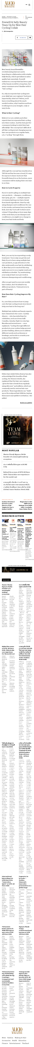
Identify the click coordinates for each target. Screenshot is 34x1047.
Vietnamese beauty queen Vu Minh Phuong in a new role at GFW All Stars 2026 (8, 930)
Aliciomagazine (8, 31)
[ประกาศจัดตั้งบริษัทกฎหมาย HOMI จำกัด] (13, 521)
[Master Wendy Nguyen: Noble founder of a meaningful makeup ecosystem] (5, 521)
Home (3, 16)
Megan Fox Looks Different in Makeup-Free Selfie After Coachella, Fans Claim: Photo (25, 505)
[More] (30, 38)
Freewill (19, 69)
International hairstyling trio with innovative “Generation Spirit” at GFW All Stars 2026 (8, 881)
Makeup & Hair (11, 16)
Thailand (12, 524)
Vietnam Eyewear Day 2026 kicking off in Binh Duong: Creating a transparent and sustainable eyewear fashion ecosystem (8, 978)
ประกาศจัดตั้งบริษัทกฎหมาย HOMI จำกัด (13, 529)
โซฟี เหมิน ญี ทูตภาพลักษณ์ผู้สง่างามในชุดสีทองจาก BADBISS (8, 745)
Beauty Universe (4, 525)
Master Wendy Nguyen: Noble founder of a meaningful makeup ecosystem (15, 456)
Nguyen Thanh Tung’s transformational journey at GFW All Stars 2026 (25, 930)
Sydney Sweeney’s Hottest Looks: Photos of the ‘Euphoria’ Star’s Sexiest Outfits (8, 505)
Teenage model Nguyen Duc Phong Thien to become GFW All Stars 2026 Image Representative (25, 976)
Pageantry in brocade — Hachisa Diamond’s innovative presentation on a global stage (25, 881)
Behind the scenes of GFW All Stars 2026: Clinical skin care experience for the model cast (16, 474)
